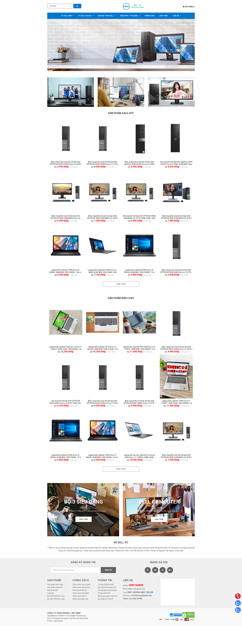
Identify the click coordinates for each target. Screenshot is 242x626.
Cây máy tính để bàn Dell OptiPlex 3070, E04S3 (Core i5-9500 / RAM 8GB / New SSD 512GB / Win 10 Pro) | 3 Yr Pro (176, 163)
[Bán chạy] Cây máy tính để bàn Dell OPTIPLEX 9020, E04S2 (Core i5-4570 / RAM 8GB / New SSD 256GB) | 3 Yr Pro (66, 163)
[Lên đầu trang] (237, 589)
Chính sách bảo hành (80, 593)
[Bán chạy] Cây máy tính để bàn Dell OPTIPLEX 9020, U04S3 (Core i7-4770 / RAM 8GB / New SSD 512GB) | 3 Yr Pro (139, 402)
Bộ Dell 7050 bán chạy (56, 599)
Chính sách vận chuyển (81, 584)
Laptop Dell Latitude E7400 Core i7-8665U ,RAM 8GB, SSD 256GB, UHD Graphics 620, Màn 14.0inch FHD (102, 271)
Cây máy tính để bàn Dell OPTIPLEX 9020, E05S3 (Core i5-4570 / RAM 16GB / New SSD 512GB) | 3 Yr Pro (66, 402)
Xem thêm (121, 284)
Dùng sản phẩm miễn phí (107, 596)
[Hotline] (238, 596)
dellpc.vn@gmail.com (136, 589)
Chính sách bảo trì (79, 596)
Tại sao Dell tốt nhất (105, 584)
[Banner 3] (171, 91)
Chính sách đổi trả (79, 590)
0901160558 (136, 585)
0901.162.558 (147, 592)
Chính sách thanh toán (81, 587)
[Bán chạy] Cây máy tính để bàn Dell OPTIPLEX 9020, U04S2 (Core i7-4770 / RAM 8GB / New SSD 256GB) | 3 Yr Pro (176, 271)
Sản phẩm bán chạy (121, 298)
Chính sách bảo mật (80, 599)
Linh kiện (50, 593)
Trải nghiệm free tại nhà (107, 590)
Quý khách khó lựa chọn (107, 587)
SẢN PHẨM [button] (54, 580)
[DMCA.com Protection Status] (188, 615)
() (190, 7)
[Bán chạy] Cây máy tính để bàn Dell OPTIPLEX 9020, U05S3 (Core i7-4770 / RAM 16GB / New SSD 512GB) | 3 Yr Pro (102, 163)
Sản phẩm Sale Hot (55, 587)
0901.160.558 (133, 592)
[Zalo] (238, 603)
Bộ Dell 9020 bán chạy (56, 596)
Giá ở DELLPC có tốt (105, 599)
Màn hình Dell (52, 590)
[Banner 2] (121, 92)
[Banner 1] (70, 92)
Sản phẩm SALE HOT (121, 113)
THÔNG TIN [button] (105, 580)
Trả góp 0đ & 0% (104, 593)
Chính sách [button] (80, 580)
